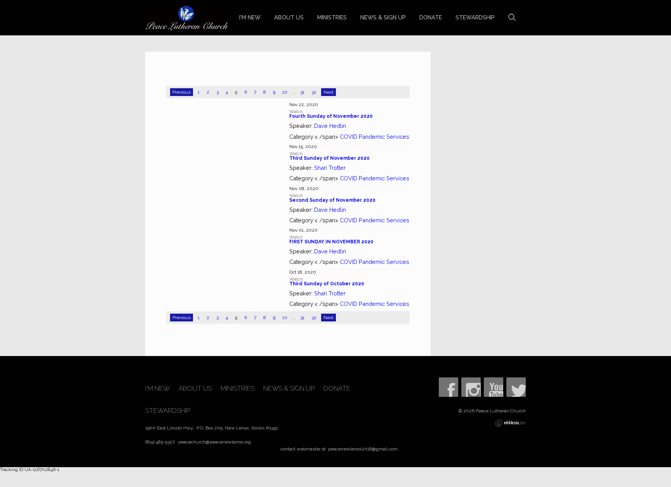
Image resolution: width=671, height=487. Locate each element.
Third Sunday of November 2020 (329, 158)
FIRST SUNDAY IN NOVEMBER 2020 (331, 241)
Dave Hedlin (330, 125)
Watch (296, 111)
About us (289, 17)
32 (313, 92)
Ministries (332, 17)
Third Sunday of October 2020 (326, 283)
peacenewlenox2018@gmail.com (363, 449)
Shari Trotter (330, 167)
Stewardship (475, 17)
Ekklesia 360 (510, 423)
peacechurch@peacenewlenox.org (214, 442)
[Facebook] (448, 387)
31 (302, 92)
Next (328, 92)
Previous (181, 92)
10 (284, 92)
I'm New (250, 17)
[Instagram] (471, 387)
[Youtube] (493, 387)
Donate (430, 17)
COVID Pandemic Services (374, 136)
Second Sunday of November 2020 (332, 200)
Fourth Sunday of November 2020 (331, 116)
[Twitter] (516, 387)
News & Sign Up (383, 17)
